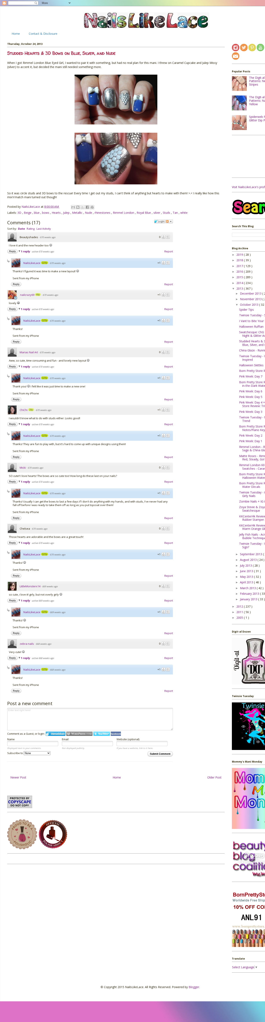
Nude (89, 213)
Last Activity (43, 228)
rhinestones (103, 213)
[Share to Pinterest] (92, 207)
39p (31, 409)
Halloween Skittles (251, 365)
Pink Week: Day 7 (250, 376)
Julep (66, 213)
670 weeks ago (47, 237)
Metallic (77, 213)
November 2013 (251, 299)
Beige (28, 213)
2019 (240, 255)
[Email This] (73, 207)
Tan (176, 213)
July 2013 (246, 565)
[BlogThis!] (78, 207)
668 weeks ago (43, 643)
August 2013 (249, 560)
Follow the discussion (169, 221)
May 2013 (247, 577)
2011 (240, 612)
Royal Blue (144, 213)
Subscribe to (15, 753)
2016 (240, 271)
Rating (31, 228)
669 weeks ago (50, 586)
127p (44, 262)
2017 (240, 266)
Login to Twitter (101, 734)
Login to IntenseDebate (55, 734)
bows (46, 213)
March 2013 (248, 588)
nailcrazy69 (27, 295)
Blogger (194, 987)
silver (157, 213)
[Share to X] (83, 207)
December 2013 (251, 293)
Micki (23, 467)
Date (21, 228)
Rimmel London (124, 213)
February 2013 (250, 594)
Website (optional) (128, 739)
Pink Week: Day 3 (250, 412)
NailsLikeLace (31, 207)
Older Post (214, 777)
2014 (240, 283)
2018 (240, 260)
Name (11, 739)
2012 (240, 606)
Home (16, 34)
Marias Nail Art (29, 352)
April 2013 (247, 582)
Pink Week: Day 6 (250, 391)
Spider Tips (246, 310)
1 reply (26, 251)
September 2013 (251, 554)
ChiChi (24, 410)
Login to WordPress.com (79, 734)
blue (37, 213)
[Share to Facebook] (87, 207)
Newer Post (18, 777)
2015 (240, 277)
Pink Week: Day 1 (250, 441)
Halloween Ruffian (251, 326)
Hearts (56, 213)
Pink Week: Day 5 (250, 397)
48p (38, 294)
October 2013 (249, 305)
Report (168, 251)
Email (65, 739)
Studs (167, 213)
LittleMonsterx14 (30, 586)
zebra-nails (27, 644)
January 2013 (249, 599)
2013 (240, 288)
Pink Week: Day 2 (250, 435)
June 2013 (247, 571)
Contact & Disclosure (43, 34)
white (184, 213)
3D (19, 213)
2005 (240, 618)
